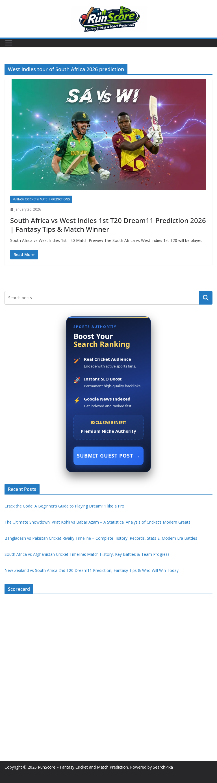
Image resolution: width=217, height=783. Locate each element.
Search (205, 297)
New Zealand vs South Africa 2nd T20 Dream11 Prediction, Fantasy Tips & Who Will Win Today (92, 570)
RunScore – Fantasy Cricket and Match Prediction (83, 767)
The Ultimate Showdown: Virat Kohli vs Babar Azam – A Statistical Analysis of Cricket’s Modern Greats (97, 522)
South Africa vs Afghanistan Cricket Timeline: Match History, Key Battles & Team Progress (87, 554)
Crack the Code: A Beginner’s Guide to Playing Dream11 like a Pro (64, 506)
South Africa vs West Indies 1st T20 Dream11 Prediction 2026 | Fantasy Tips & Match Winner (108, 225)
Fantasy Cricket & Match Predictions (41, 199)
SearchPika (163, 767)
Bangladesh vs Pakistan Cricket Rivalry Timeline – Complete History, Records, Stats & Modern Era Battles (101, 538)
